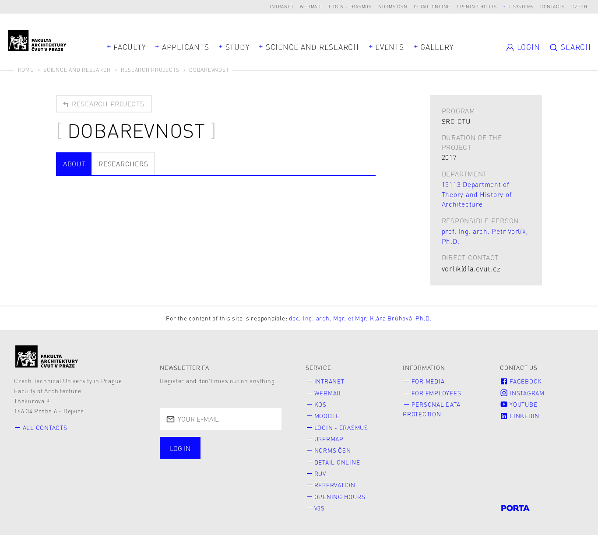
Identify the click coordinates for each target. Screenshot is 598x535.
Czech (579, 6)
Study (237, 47)
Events (389, 47)
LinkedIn (523, 415)
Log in (180, 448)
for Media (428, 381)
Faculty (129, 47)
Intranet (281, 6)
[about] (47, 356)
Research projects (107, 103)
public (184, 467)
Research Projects (150, 70)
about (74, 163)
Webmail (311, 6)
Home (26, 70)
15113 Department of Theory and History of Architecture (477, 194)
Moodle (327, 415)
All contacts (45, 427)
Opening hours (477, 6)
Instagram (526, 393)
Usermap (329, 439)
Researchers (123, 163)
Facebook (525, 381)
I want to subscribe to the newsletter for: (210, 449)
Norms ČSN (393, 6)
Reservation (334, 485)
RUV (320, 473)
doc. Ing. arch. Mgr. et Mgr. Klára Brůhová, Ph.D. (360, 318)
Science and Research (312, 47)
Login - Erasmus (350, 6)
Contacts (552, 6)
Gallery (436, 47)
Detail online (432, 6)
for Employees (436, 393)
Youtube (522, 404)
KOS (320, 404)
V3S (319, 508)
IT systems (520, 6)
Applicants (185, 47)
